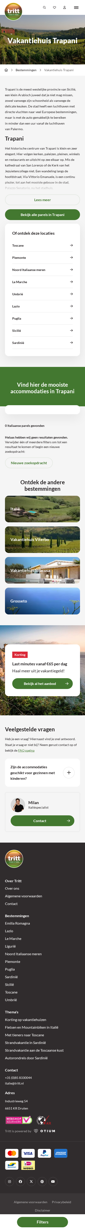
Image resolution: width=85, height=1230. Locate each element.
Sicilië (9, 984)
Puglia (10, 969)
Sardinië (11, 977)
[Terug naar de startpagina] (13, 11)
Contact (11, 903)
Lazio (9, 931)
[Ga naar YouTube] (53, 1181)
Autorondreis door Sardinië (26, 1057)
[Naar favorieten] (54, 7)
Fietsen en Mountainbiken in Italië (31, 1027)
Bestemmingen (26, 70)
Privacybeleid (61, 1202)
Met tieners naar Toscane (24, 1034)
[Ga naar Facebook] (20, 1181)
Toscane (11, 992)
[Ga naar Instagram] (9, 1181)
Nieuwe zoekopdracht (29, 463)
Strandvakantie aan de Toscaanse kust (34, 1050)
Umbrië (11, 1000)
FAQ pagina (26, 750)
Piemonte (12, 961)
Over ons (12, 888)
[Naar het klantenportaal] (64, 7)
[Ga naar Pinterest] (42, 1181)
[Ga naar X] (31, 1181)
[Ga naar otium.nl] (44, 1131)
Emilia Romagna (17, 923)
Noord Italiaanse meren (23, 954)
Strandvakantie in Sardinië (25, 1042)
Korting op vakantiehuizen (25, 1019)
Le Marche (13, 938)
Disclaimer (42, 1210)
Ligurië (10, 946)
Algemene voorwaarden (23, 896)
